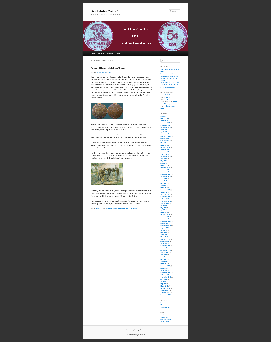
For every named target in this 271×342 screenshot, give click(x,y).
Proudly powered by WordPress (135, 335)
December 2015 (165, 219)
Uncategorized (165, 307)
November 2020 (165, 125)
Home (93, 54)
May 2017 (163, 183)
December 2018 (165, 152)
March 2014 (164, 264)
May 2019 (163, 143)
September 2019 (165, 141)
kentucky (121, 208)
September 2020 (165, 127)
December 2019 (165, 134)
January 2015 (164, 241)
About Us (101, 54)
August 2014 (164, 252)
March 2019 (164, 145)
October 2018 (164, 154)
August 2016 (164, 203)
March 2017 (164, 188)
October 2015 (164, 223)
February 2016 (165, 214)
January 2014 (164, 268)
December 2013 (165, 270)
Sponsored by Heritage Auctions (135, 330)
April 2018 (163, 163)
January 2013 (164, 290)
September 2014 (165, 250)
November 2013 (165, 273)
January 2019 (164, 150)
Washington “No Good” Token (170, 83)
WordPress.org (165, 322)
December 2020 (165, 123)
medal (126, 208)
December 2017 (165, 172)
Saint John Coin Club (106, 11)
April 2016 (163, 210)
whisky (135, 208)
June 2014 (163, 257)
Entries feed (164, 317)
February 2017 (165, 190)
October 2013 (164, 275)
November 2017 (165, 174)
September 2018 (165, 156)
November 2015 (165, 221)
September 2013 (165, 277)
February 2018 (165, 167)
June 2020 (163, 129)
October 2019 (164, 138)
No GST (167, 95)
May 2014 (163, 259)
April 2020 (163, 132)
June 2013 (163, 281)
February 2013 (165, 288)
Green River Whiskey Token (108, 68)
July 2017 (163, 179)
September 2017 (165, 176)
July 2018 (163, 158)
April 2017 (163, 185)
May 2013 (163, 284)
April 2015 (163, 235)
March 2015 (164, 237)
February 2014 (165, 266)
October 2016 (164, 199)
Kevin (109, 72)
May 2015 (163, 232)
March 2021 (164, 118)
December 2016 (165, 194)
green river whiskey (112, 208)
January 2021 (164, 120)
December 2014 (165, 243)
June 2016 (163, 205)
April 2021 (163, 116)
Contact (118, 54)
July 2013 (163, 279)
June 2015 (163, 230)
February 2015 (165, 239)
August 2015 (164, 228)
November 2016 (165, 197)
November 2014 (165, 246)
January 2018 (164, 170)
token (130, 208)
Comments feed (165, 319)
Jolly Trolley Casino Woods (169, 85)
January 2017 (164, 192)
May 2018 (163, 161)
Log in (162, 315)
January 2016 (164, 217)
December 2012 (165, 293)
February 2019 (165, 147)
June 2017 (163, 181)
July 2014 (163, 255)
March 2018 (164, 165)
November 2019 (165, 136)
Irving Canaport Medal (167, 87)
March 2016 (164, 212)
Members (110, 54)
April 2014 (163, 261)
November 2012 (165, 295)
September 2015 (165, 226)
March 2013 (164, 286)
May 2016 (163, 208)
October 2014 (164, 248)
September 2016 (165, 201)
